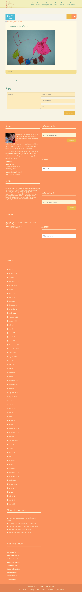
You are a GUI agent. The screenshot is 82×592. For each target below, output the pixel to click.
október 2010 (13, 480)
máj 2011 (12, 452)
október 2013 (13, 353)
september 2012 (14, 393)
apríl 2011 (12, 456)
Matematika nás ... (13, 559)
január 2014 (12, 341)
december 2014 (14, 305)
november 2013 (14, 349)
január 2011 (12, 468)
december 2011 (14, 428)
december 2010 (14, 472)
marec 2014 (12, 333)
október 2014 (13, 313)
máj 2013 (12, 365)
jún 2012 (11, 404)
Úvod (32, 4)
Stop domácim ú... (13, 555)
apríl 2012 (12, 412)
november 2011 (14, 432)
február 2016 (13, 273)
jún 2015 (11, 289)
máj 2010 (12, 496)
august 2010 (13, 484)
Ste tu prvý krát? (13, 552)
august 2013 (13, 357)
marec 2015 (12, 301)
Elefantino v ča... (13, 565)
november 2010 (14, 476)
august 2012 (13, 396)
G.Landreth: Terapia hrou (28, 523)
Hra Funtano (11, 579)
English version (71, 4)
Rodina (38, 4)
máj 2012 (12, 408)
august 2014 (13, 321)
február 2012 (13, 420)
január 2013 (12, 377)
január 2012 (12, 424)
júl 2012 (11, 400)
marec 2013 (12, 369)
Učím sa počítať (27, 529)
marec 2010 (12, 504)
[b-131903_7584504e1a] (14, 22)
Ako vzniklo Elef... (13, 572)
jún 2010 (11, 492)
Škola (55, 4)
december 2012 (14, 381)
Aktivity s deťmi (47, 4)
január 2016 (12, 277)
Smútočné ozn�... (13, 569)
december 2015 (14, 281)
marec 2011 (12, 460)
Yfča (10, 72)
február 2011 (13, 464)
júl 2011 (11, 444)
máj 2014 (12, 325)
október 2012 (13, 389)
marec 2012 (12, 416)
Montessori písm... (13, 562)
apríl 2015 (12, 297)
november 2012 (14, 385)
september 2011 (14, 440)
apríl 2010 (12, 500)
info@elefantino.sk (16, 226)
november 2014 (14, 309)
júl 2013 (11, 361)
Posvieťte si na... (13, 576)
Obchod (61, 4)
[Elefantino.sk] (10, 4)
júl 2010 (11, 488)
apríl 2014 (12, 329)
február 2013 (13, 373)
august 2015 (13, 285)
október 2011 (13, 436)
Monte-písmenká (26, 532)
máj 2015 (12, 293)
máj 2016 (12, 269)
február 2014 (13, 337)
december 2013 (14, 345)
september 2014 (14, 317)
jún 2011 (11, 448)
